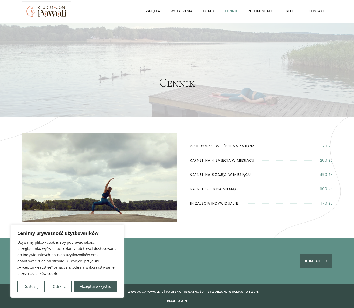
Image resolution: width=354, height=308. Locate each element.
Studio (292, 11)
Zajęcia (153, 11)
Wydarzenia (182, 11)
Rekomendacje (261, 11)
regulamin (177, 301)
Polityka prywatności (185, 292)
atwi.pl (252, 292)
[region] (67, 261)
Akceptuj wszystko (95, 286)
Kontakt (317, 11)
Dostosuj (31, 286)
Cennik (231, 11)
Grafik (209, 11)
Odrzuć (59, 286)
